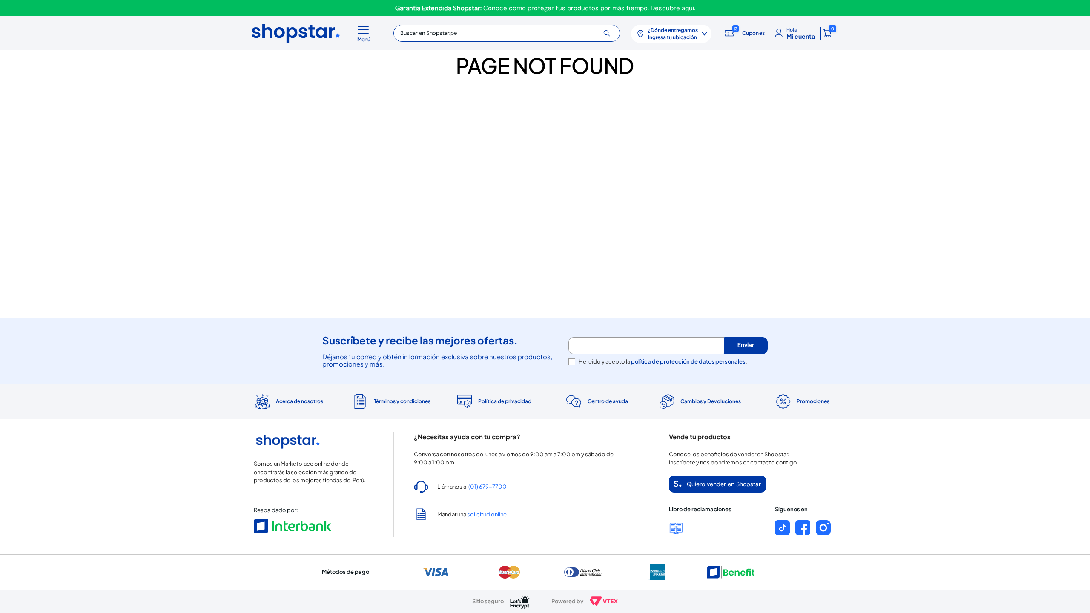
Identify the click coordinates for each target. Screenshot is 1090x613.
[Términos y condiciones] (390, 401)
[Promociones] (802, 401)
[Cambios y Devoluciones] (699, 401)
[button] (365, 33)
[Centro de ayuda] (596, 401)
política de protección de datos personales (688, 361)
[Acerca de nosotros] (288, 401)
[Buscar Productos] (610, 33)
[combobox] (506, 33)
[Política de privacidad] (493, 401)
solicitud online (487, 514)
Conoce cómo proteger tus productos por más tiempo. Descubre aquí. (545, 8)
